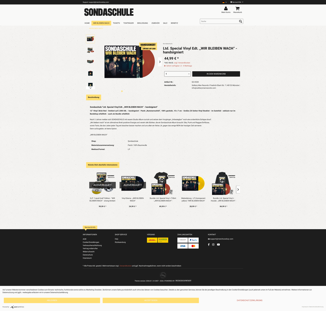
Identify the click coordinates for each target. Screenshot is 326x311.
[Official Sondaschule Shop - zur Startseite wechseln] (109, 11)
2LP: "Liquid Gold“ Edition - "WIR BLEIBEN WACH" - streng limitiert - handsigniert (102, 199)
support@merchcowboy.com (221, 239)
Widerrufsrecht (88, 251)
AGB (84, 239)
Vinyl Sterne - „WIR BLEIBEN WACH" (133, 199)
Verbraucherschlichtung (92, 245)
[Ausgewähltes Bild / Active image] (122, 91)
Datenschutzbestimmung (316, 307)
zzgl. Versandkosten (182, 62)
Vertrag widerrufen (90, 248)
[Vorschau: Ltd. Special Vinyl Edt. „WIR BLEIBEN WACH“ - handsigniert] (90, 38)
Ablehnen (52, 300)
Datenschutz (88, 255)
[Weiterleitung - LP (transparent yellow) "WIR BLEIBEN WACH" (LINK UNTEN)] (193, 183)
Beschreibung (93, 97)
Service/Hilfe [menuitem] (236, 2)
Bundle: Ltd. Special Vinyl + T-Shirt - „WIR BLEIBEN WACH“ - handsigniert (163, 199)
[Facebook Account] (209, 244)
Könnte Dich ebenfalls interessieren (102, 165)
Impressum (87, 258)
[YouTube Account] (218, 244)
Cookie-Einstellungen (91, 242)
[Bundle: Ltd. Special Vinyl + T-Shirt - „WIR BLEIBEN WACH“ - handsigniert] (163, 183)
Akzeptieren (150, 300)
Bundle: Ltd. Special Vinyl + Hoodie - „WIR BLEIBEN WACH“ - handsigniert (223, 199)
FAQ (116, 239)
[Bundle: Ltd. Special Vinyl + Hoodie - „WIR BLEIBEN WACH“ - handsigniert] (223, 183)
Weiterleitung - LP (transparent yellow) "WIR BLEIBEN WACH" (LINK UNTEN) (193, 199)
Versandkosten (125, 265)
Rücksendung (120, 242)
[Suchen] (240, 21)
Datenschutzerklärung (249, 300)
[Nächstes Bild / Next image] (125, 91)
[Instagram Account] (213, 244)
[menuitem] (224, 2)
